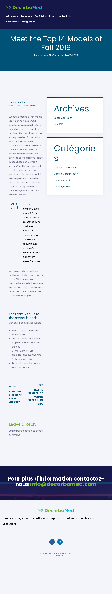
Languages (28, 21)
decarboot (32, 105)
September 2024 (63, 117)
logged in (27, 430)
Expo (51, 16)
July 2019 (58, 124)
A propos (11, 16)
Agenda (25, 16)
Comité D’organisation (66, 167)
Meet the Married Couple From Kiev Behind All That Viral (35, 394)
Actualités (65, 16)
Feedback (11, 21)
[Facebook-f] (52, 542)
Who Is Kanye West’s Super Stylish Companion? (17, 394)
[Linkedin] (60, 542)
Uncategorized (16, 102)
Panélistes (40, 16)
